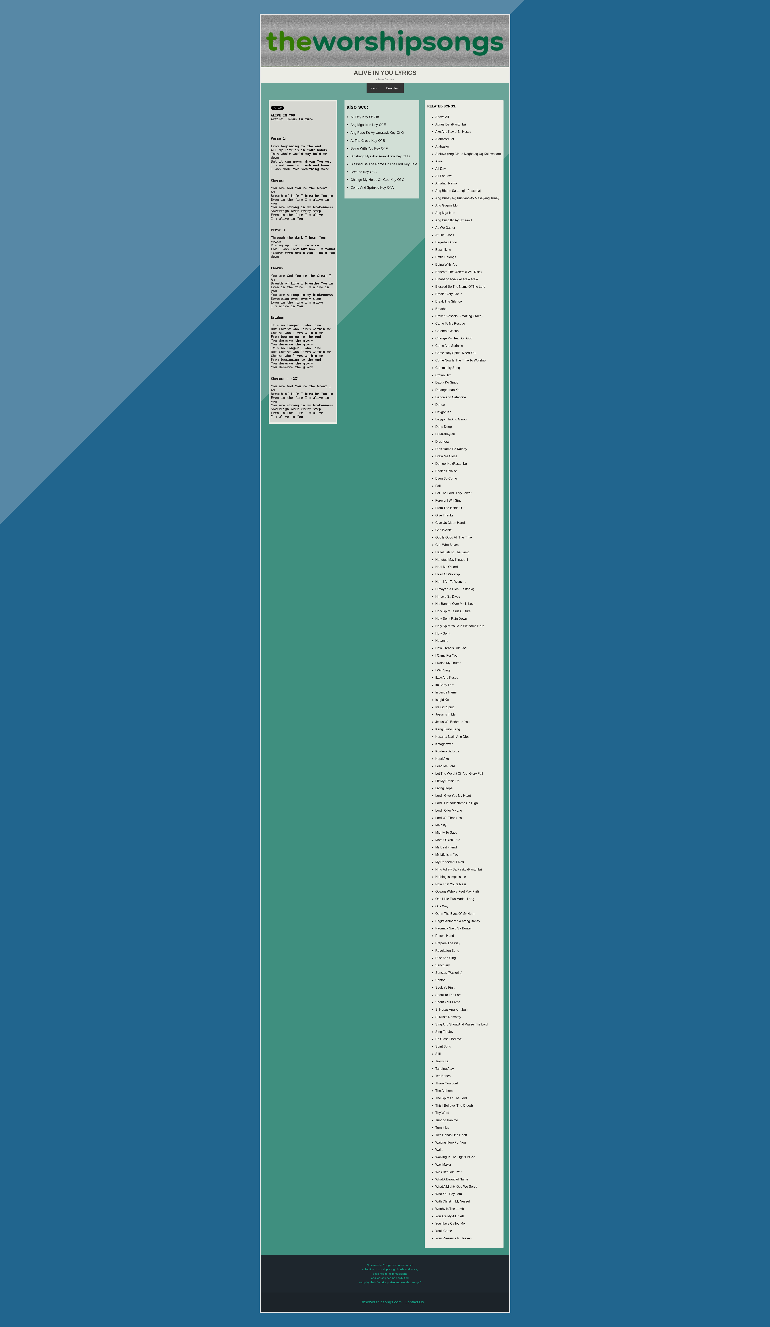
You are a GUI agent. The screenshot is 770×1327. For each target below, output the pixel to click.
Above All (442, 117)
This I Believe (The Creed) (454, 1105)
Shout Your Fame (447, 1002)
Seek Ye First (444, 987)
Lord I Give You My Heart (453, 795)
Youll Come (443, 1231)
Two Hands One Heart (451, 1135)
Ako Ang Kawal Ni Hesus (453, 131)
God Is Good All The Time (453, 537)
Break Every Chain (448, 294)
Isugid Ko (442, 699)
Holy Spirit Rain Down (451, 618)
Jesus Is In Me (445, 714)
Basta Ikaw (443, 249)
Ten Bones (443, 1076)
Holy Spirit (442, 633)
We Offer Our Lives (448, 1172)
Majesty (440, 825)
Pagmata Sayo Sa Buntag (453, 928)
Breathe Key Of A (364, 172)
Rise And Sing (445, 958)
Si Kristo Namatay (448, 1017)
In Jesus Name (446, 692)
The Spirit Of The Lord (451, 1098)
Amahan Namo (446, 183)
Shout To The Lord (448, 995)
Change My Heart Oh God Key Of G (377, 180)
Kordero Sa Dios (447, 751)
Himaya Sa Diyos (447, 596)
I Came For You (446, 655)
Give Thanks (444, 515)
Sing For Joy (444, 1031)
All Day (440, 168)
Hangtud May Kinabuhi (451, 559)
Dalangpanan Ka (447, 390)
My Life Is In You (447, 854)
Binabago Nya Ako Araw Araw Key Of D (380, 156)
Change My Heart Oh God (453, 338)
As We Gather (445, 227)
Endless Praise (446, 471)
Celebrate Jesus (447, 331)
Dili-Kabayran (445, 434)
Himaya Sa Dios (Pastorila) (454, 589)
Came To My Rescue (450, 323)
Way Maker (443, 1164)
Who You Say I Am (448, 1194)
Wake (439, 1149)
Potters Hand (444, 935)
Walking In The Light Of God (455, 1157)
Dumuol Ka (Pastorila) (451, 463)
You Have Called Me (450, 1223)
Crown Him (443, 375)
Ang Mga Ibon (445, 213)
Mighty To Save (446, 832)
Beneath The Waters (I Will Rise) (458, 272)
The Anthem (444, 1090)
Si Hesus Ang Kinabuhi (451, 1009)
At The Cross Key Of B (368, 141)
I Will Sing (442, 670)
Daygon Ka (443, 412)
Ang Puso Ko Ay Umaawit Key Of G (377, 133)
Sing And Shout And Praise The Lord (461, 1024)
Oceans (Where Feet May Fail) (457, 891)
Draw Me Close (446, 456)
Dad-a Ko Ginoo (446, 382)
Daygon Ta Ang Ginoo (451, 419)
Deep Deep (443, 426)
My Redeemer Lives (449, 862)
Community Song (447, 367)
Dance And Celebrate (450, 397)
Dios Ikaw (442, 441)
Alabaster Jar (444, 139)
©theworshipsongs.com (381, 1302)
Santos (440, 980)
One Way (441, 906)
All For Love (444, 176)
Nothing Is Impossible (450, 877)
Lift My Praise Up (447, 781)
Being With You (446, 264)
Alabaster (442, 146)
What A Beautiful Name (451, 1179)
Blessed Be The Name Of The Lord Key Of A (384, 164)
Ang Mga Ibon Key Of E (368, 125)
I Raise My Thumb (448, 663)
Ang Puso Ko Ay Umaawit (453, 220)
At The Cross (444, 235)
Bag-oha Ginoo (446, 242)
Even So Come (446, 478)
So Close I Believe (448, 1039)
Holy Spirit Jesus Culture (453, 611)
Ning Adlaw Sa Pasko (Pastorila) (458, 869)
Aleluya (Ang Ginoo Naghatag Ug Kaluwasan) (468, 154)
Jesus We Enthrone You (452, 722)
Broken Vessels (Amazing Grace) (458, 316)
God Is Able (443, 530)
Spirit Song (443, 1046)
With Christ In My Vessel (452, 1201)
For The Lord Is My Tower (453, 493)
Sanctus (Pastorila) (448, 972)
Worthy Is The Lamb (449, 1209)
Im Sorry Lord (444, 685)
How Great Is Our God (451, 648)
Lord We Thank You (449, 818)
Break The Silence (448, 301)
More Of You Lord (447, 840)
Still (438, 1054)
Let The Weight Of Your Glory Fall (459, 773)
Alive (439, 161)
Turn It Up (442, 1127)
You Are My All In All (449, 1216)
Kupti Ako (442, 758)
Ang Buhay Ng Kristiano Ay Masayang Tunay (467, 198)
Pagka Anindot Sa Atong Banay (457, 921)
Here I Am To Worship (450, 581)
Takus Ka (442, 1061)
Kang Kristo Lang (447, 729)
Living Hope (444, 788)
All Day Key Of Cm (365, 117)
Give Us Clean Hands (450, 522)
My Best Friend (446, 847)
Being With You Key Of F (369, 148)
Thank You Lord (446, 1083)
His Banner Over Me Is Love (455, 603)
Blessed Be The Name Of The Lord (460, 286)
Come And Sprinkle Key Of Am (373, 187)
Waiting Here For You (450, 1142)
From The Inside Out (449, 508)
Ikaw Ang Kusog (446, 677)
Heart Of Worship (447, 574)
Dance (440, 404)
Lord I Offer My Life (448, 810)
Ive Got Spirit (444, 707)
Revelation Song (447, 950)
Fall (438, 486)
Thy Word (442, 1112)
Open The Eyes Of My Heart (455, 913)
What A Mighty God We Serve (456, 1186)
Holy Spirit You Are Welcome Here (459, 626)
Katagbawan (444, 744)
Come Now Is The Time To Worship (460, 360)
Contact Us (414, 1302)
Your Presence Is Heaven (453, 1238)
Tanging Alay (444, 1068)
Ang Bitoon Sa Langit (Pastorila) (458, 190)
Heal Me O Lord (446, 567)
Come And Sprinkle (449, 345)
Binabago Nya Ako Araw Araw (456, 279)
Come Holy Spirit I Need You (455, 353)
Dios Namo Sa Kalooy (451, 449)
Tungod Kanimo (446, 1120)
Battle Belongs (445, 257)
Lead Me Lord (445, 766)
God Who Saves (447, 545)
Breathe (441, 309)
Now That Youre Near (450, 884)
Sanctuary (442, 965)
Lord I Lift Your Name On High (456, 803)
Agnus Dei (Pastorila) (450, 124)
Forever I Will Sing (448, 500)
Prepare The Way (447, 943)
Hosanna (441, 640)
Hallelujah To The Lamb (452, 552)
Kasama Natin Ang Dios (452, 736)
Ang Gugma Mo (446, 205)
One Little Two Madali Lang (454, 899)
